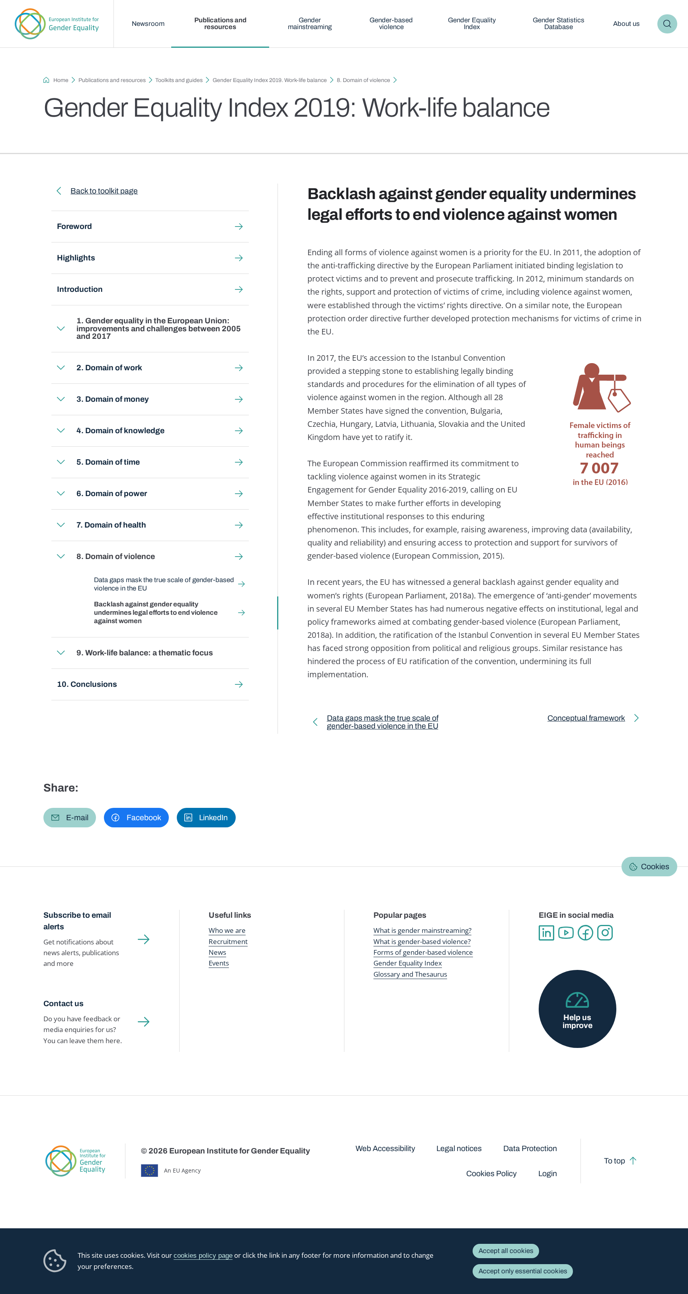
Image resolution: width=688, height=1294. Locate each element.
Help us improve (577, 1021)
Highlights (76, 258)
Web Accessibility (385, 1148)
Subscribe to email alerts (77, 920)
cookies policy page (203, 1255)
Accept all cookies (506, 1251)
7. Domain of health (111, 525)
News (217, 952)
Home (60, 80)
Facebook (585, 932)
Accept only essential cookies (523, 1271)
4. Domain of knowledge (120, 430)
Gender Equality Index (472, 23)
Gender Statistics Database (558, 23)
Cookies (655, 866)
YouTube (566, 932)
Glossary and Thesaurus (410, 974)
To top (614, 1161)
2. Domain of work (109, 368)
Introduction (80, 289)
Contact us (63, 1003)
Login (547, 1173)
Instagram (605, 932)
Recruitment (228, 941)
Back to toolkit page (104, 191)
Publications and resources (220, 23)
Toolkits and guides (179, 80)
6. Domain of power (111, 493)
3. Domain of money (112, 399)
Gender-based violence (391, 23)
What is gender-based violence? (422, 941)
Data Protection (530, 1148)
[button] (69, 817)
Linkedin (546, 932)
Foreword (74, 226)
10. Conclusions (87, 684)
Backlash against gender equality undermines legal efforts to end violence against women (156, 612)
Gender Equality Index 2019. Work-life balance (270, 80)
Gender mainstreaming (310, 23)
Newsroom (148, 23)
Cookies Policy (491, 1173)
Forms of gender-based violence (423, 952)
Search (667, 24)
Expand (61, 328)
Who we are (227, 930)
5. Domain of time (108, 462)
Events (219, 963)
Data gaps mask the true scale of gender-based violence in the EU (164, 584)
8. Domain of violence (363, 80)
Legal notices (459, 1148)
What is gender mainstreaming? (422, 930)
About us (626, 23)
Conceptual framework (586, 720)
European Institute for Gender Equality (57, 24)
